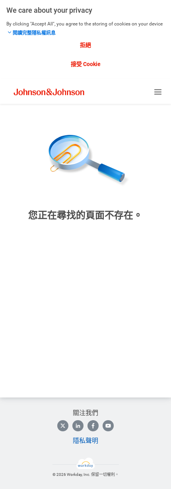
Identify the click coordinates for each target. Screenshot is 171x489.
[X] (62, 425)
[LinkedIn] (78, 425)
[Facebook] (93, 425)
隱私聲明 (85, 440)
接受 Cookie (86, 64)
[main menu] (158, 92)
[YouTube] (108, 425)
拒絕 (85, 45)
